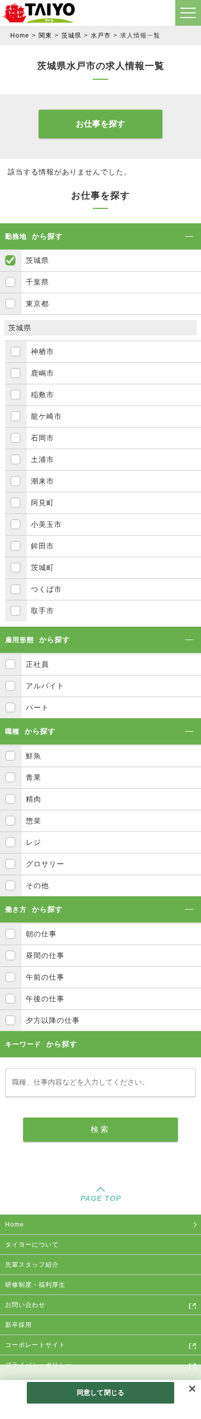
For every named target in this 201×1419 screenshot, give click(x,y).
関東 (45, 35)
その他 (37, 885)
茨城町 (42, 567)
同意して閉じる (100, 1392)
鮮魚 (33, 756)
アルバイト (45, 686)
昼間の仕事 (45, 955)
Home (19, 35)
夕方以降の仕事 (53, 1020)
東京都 (37, 303)
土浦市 (42, 459)
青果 (33, 777)
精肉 (33, 799)
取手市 (42, 611)
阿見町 (42, 503)
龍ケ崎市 (46, 416)
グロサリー (45, 864)
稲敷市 (42, 395)
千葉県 (37, 282)
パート (37, 707)
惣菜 (33, 821)
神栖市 (42, 351)
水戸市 (101, 35)
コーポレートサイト (35, 1345)
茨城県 (71, 35)
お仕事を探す (100, 123)
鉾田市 (42, 546)
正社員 (37, 664)
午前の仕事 (45, 977)
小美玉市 (46, 524)
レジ (33, 842)
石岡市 (42, 438)
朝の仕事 (41, 934)
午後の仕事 (45, 999)
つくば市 (46, 589)
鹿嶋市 (42, 373)
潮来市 (42, 481)
